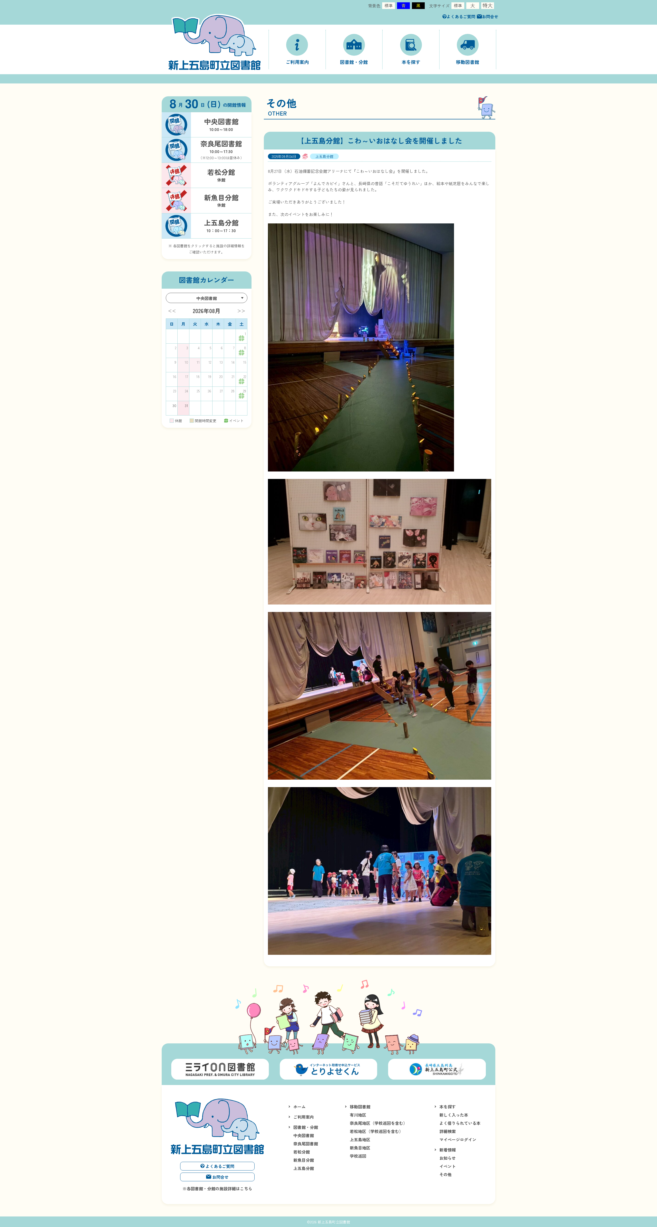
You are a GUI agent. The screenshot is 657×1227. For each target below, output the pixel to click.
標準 (388, 5)
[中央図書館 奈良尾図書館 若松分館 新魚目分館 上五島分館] (206, 298)
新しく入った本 (453, 1115)
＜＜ (172, 311)
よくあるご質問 (461, 16)
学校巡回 (358, 1156)
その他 (445, 1174)
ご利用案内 (303, 1117)
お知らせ (447, 1158)
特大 (487, 5)
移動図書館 (360, 1106)
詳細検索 (447, 1131)
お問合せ (490, 16)
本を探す (447, 1106)
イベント (447, 1166)
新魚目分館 (303, 1160)
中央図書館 (303, 1135)
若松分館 (301, 1152)
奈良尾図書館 (305, 1143)
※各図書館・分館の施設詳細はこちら (217, 1188)
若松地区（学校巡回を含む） (376, 1131)
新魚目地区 (360, 1148)
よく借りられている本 (459, 1123)
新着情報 (447, 1150)
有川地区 (358, 1115)
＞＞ (241, 311)
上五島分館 (303, 1168)
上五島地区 (360, 1139)
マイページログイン (457, 1139)
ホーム (299, 1106)
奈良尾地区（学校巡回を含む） (378, 1123)
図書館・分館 (305, 1127)
